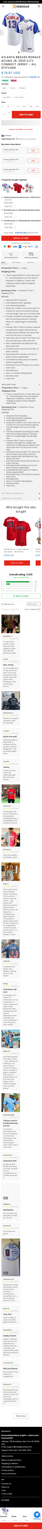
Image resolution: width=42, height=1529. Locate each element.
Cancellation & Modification (13, 1467)
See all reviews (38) (21, 577)
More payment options (21, 129)
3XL (31, 106)
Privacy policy (7, 1470)
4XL (37, 106)
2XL (24, 106)
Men (4, 88)
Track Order (6, 1494)
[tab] (19, 52)
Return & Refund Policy (11, 1460)
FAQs (3, 1490)
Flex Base (7, 97)
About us (5, 1487)
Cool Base (19, 97)
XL (18, 106)
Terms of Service (8, 1473)
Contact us (6, 1483)
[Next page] (40, 33)
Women (22, 88)
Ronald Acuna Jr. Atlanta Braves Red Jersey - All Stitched (16, 550)
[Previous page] (2, 33)
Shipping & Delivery (9, 1463)
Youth (12, 88)
